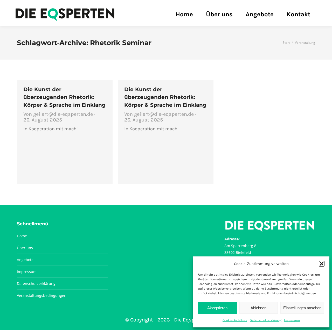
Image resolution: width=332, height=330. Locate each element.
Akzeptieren (217, 308)
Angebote (25, 259)
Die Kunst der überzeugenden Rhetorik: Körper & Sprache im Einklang (64, 97)
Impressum (292, 320)
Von (58, 114)
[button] (321, 263)
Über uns (25, 247)
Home (22, 235)
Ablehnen (258, 308)
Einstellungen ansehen (302, 308)
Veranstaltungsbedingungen (41, 295)
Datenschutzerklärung (265, 320)
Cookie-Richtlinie (235, 320)
